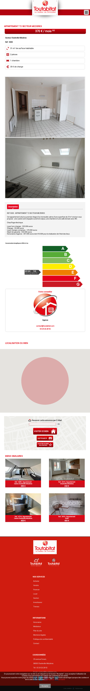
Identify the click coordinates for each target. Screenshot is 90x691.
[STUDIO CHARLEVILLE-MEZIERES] (67, 469)
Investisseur (37, 602)
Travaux (36, 607)
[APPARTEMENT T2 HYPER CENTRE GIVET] (67, 504)
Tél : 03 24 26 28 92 (40, 668)
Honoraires (37, 622)
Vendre (36, 585)
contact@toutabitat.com (45, 326)
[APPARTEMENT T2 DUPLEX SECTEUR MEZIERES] (23, 504)
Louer (35, 594)
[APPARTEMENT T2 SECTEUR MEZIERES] (45, 107)
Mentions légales (39, 635)
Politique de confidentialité (43, 639)
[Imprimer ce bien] (45, 438)
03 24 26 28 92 (45, 329)
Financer (36, 590)
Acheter (36, 581)
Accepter (45, 686)
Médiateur (37, 626)
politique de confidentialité (55, 679)
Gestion (36, 598)
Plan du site (37, 631)
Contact (36, 643)
